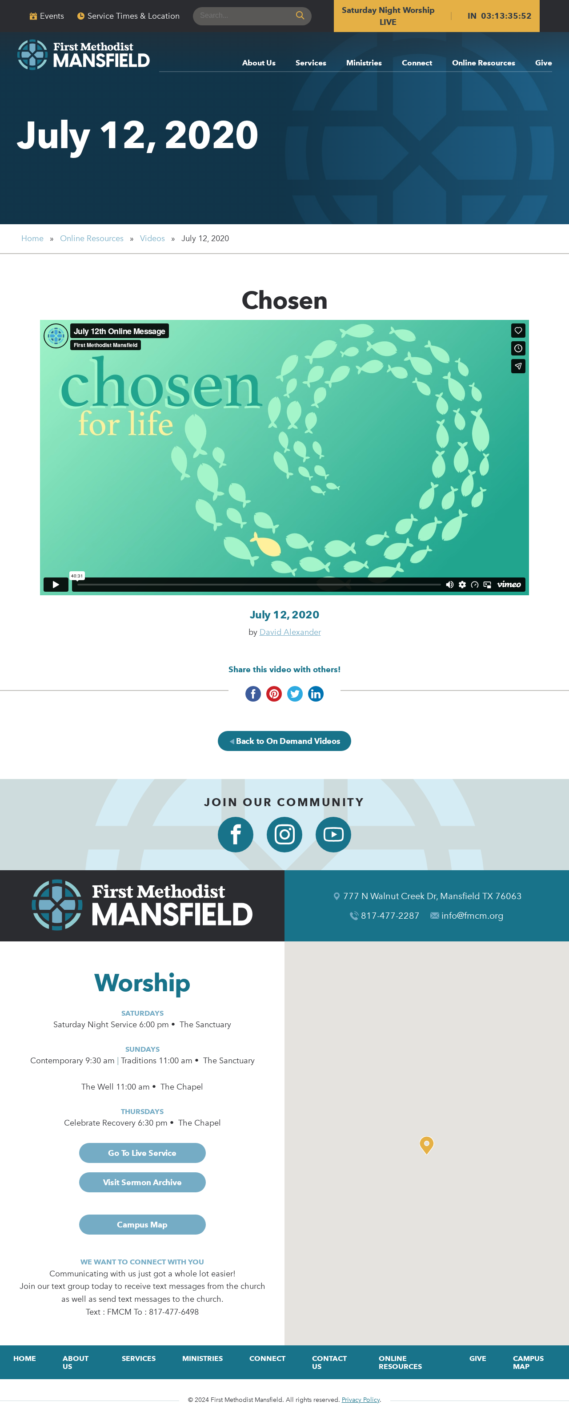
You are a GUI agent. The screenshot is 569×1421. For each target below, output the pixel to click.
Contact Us (329, 1362)
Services (311, 63)
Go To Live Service (142, 1153)
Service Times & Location (134, 16)
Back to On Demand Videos (287, 741)
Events (52, 16)
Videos (152, 238)
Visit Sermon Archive (142, 1182)
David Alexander (290, 632)
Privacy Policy (361, 1400)
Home (32, 238)
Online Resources (483, 63)
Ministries (364, 63)
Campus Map (142, 1224)
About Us (259, 63)
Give (543, 63)
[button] (429, 1145)
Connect (417, 63)
